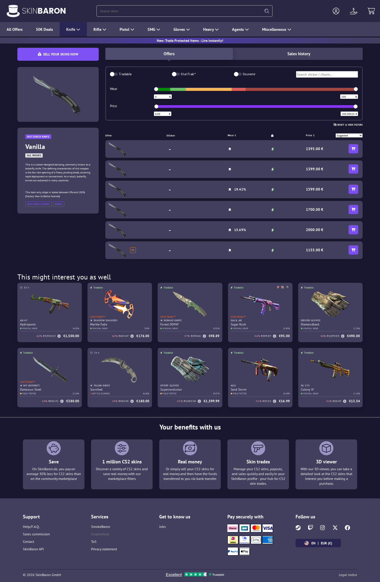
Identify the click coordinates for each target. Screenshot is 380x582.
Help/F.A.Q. (31, 526)
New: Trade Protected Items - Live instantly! (190, 40)
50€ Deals (44, 29)
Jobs (162, 526)
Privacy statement (104, 549)
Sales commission (36, 534)
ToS (94, 541)
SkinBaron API (33, 549)
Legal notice (348, 575)
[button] (336, 11)
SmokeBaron (100, 526)
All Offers (15, 29)
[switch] (114, 74)
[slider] (156, 89)
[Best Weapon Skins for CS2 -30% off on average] (13, 11)
